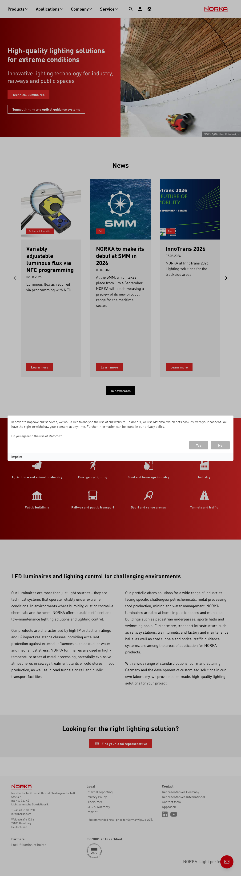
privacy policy (154, 426)
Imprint (16, 456)
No (220, 445)
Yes (198, 445)
